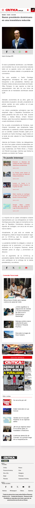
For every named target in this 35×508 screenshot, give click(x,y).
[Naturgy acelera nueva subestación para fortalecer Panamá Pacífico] (9, 324)
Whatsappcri (13, 490)
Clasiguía (21, 473)
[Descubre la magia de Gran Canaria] (9, 334)
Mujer (4, 476)
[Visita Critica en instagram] (29, 487)
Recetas (5, 478)
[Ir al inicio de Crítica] (14, 10)
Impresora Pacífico (24, 478)
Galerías (30, 490)
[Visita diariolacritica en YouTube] (23, 487)
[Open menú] (3, 10)
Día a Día (5, 473)
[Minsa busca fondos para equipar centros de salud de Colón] (17, 288)
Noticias (4, 490)
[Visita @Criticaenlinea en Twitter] (11, 487)
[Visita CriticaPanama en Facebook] (6, 487)
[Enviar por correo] (26, 52)
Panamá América (8, 470)
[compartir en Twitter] (13, 52)
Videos (22, 490)
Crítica (5, 467)
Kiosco (20, 467)
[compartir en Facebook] (6, 52)
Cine (20, 470)
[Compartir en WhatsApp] (21, 51)
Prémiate (21, 476)
